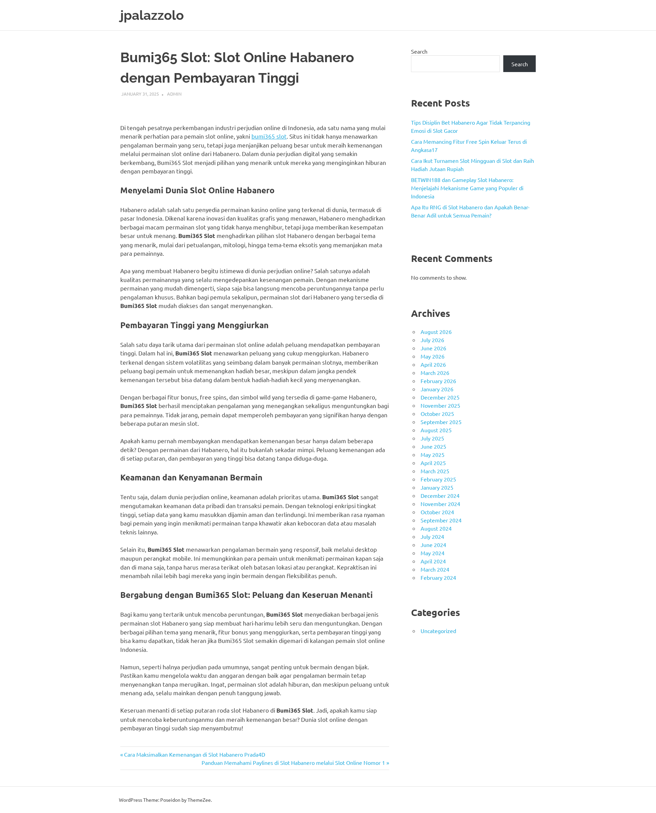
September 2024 (441, 520)
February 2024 (438, 577)
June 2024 (433, 544)
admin (174, 94)
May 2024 (433, 552)
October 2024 (437, 511)
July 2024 (432, 536)
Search (419, 51)
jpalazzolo (152, 15)
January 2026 (437, 389)
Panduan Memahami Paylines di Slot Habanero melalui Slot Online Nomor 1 (293, 762)
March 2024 (435, 569)
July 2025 (432, 438)
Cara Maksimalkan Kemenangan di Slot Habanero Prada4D (194, 754)
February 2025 (438, 479)
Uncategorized (438, 630)
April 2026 (433, 364)
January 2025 (437, 487)
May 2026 (433, 356)
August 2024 (436, 528)
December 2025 (440, 397)
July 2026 (432, 339)
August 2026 (436, 331)
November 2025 (440, 405)
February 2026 (438, 380)
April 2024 (433, 561)
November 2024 (440, 503)
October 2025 (437, 413)
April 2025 (433, 462)
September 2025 (441, 421)
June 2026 (433, 348)
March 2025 (435, 470)
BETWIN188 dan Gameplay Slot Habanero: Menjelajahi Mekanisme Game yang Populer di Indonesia (467, 187)
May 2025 (433, 454)
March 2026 (435, 372)
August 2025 (436, 429)
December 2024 (440, 495)
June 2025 (433, 446)
